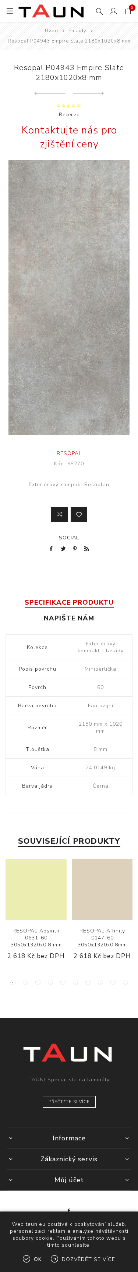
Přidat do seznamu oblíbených (79, 514)
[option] (36, 915)
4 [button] (50, 982)
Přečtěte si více (69, 1102)
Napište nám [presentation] (69, 618)
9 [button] (113, 982)
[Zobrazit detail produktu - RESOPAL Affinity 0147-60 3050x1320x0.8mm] (102, 889)
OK (38, 1259)
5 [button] (63, 982)
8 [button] (100, 982)
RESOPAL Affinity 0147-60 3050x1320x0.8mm (102, 937)
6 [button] (75, 982)
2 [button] (25, 982)
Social (69, 537)
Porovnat (59, 514)
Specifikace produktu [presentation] (69, 602)
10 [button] (125, 982)
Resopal (69, 453)
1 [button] (13, 982)
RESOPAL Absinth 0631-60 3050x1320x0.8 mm (36, 937)
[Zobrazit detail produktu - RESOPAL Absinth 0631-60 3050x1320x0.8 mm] (36, 889)
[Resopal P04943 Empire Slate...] (50, 93)
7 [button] (88, 982)
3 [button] (38, 982)
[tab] (69, 602)
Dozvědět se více (88, 1259)
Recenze (69, 114)
